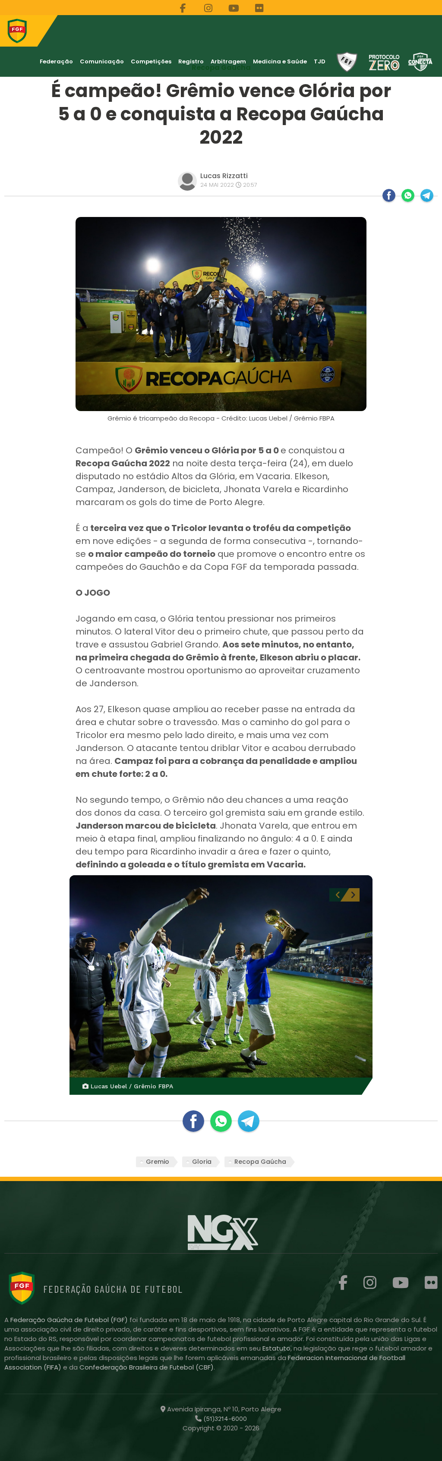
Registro (191, 61)
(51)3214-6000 (224, 1419)
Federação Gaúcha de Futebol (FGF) (69, 1319)
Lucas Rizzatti (224, 176)
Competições (151, 61)
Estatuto (276, 1348)
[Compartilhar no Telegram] (426, 195)
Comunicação (102, 61)
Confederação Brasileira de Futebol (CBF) (146, 1367)
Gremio (157, 1161)
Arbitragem (228, 61)
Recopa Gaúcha (260, 1161)
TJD (319, 61)
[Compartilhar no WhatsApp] (407, 195)
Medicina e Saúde (280, 61)
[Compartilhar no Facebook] (388, 195)
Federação (56, 61)
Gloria (202, 1161)
